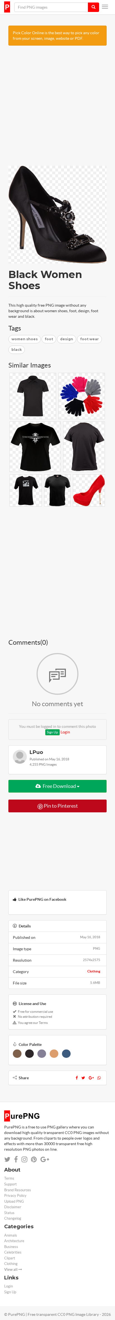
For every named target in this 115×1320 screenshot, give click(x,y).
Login (65, 732)
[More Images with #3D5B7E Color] (66, 1053)
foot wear (89, 339)
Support (10, 1184)
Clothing (93, 971)
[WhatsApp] (99, 1078)
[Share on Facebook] (16, 1159)
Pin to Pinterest (60, 806)
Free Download (59, 786)
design (66, 339)
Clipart (9, 1258)
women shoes (24, 339)
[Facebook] (77, 1078)
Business (11, 1247)
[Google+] (91, 1078)
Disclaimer (12, 1207)
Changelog (12, 1218)
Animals (10, 1235)
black (16, 350)
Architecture (14, 1241)
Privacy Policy (15, 1196)
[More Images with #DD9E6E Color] (54, 1053)
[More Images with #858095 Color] (41, 1053)
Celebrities (12, 1252)
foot (49, 339)
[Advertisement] (57, 108)
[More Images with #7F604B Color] (17, 1053)
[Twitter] (83, 1078)
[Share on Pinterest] (34, 1159)
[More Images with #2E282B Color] (29, 1053)
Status (9, 1213)
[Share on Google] (44, 1159)
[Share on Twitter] (7, 1159)
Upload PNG (14, 1201)
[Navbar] (105, 6)
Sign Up (52, 732)
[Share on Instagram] (24, 1159)
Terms (9, 1178)
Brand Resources (17, 1190)
